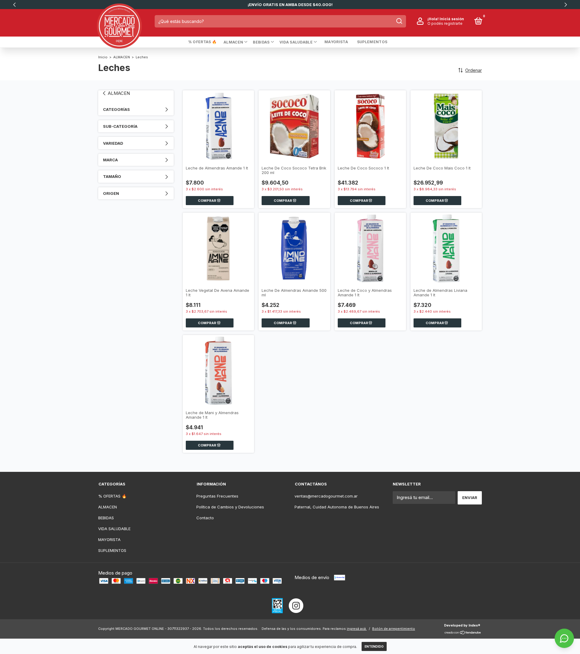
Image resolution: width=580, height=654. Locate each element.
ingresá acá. (357, 629)
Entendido (374, 646)
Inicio (103, 57)
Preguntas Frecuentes (217, 496)
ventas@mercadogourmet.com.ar (326, 496)
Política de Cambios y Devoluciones (230, 506)
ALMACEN (233, 42)
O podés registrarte (444, 23)
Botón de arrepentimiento (393, 629)
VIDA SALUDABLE (296, 42)
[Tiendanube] (463, 633)
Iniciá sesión (452, 19)
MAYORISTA (336, 42)
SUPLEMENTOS (372, 42)
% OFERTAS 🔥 (202, 42)
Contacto (205, 517)
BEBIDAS (261, 42)
